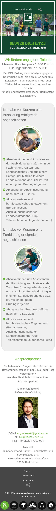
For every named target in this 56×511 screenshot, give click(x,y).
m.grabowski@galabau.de (32, 433)
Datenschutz (28, 475)
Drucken (28, 471)
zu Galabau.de (23, 9)
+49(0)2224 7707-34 (31, 437)
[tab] (4, 505)
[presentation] (4, 505)
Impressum (28, 480)
